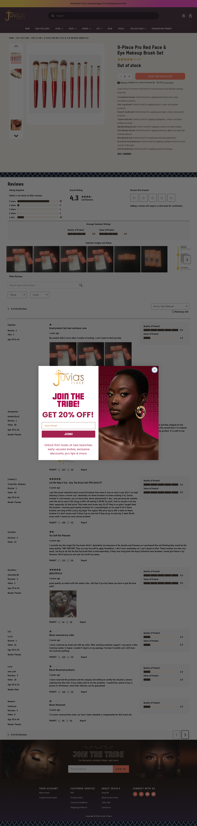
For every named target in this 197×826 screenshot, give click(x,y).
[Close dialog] (154, 370)
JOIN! (68, 434)
